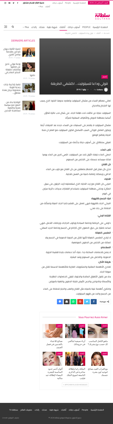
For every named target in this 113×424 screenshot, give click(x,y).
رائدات (34, 27)
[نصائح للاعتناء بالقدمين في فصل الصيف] (53, 331)
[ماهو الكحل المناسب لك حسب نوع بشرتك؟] (98, 331)
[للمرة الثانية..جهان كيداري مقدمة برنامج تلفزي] (28, 52)
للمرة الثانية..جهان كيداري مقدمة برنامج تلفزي (11, 52)
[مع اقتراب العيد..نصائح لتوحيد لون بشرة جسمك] (98, 359)
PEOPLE (86, 27)
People (68, 3)
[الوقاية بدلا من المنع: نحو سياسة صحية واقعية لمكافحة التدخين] (28, 105)
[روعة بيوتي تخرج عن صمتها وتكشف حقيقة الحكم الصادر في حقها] (28, 67)
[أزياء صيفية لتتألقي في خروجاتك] (75, 331)
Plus (41, 6)
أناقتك (47, 6)
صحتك (42, 27)
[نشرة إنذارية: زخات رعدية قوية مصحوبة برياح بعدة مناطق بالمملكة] (28, 87)
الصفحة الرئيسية (79, 3)
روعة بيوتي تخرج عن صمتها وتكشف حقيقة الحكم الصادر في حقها (20, 69)
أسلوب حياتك (57, 3)
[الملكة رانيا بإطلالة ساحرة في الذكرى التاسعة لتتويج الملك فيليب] (75, 359)
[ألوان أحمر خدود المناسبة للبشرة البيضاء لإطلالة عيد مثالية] (53, 359)
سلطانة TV (13, 410)
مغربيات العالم (26, 410)
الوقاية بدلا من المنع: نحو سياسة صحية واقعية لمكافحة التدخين (12, 106)
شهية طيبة (52, 27)
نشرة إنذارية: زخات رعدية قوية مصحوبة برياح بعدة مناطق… (11, 88)
